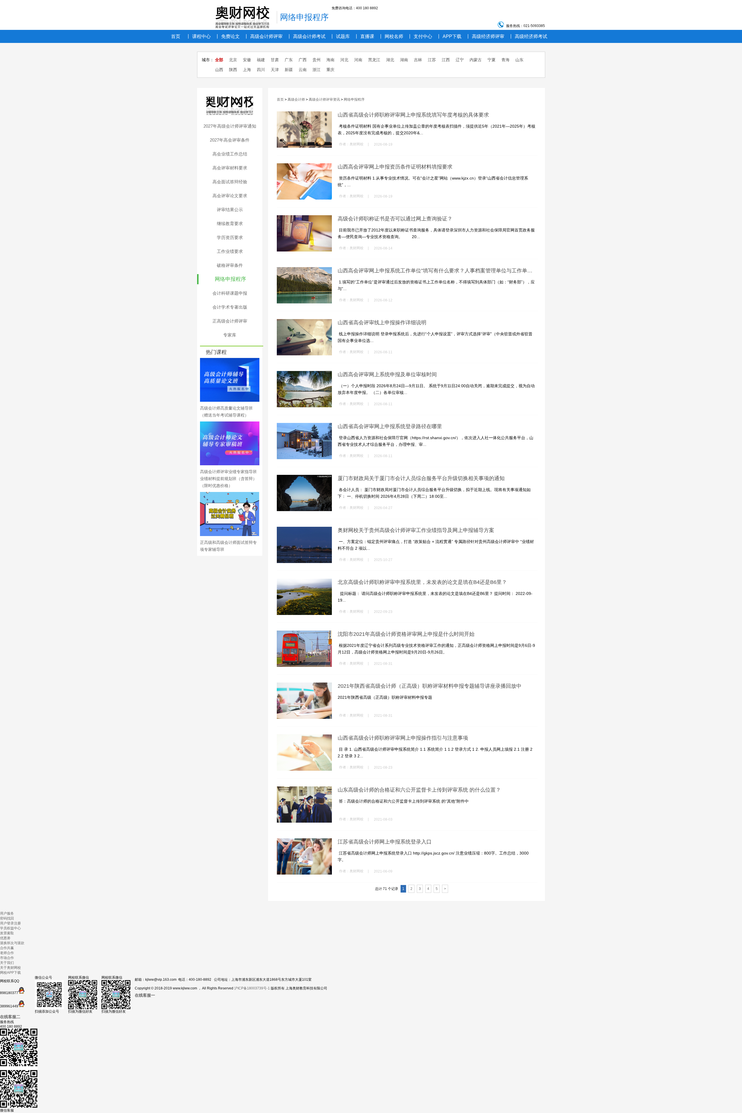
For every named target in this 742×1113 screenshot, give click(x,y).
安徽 (247, 60)
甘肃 (275, 60)
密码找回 (7, 918)
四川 (261, 70)
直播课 (364, 36)
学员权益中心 (10, 928)
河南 (358, 60)
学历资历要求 (230, 237)
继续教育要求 (230, 223)
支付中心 (420, 36)
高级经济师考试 (528, 36)
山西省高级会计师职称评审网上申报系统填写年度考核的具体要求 (413, 115)
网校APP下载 (10, 973)
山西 (219, 70)
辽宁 (460, 60)
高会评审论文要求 (229, 195)
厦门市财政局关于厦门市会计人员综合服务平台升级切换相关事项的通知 (421, 478)
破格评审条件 (230, 265)
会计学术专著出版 (229, 307)
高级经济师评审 (485, 36)
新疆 (289, 70)
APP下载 (449, 36)
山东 (519, 60)
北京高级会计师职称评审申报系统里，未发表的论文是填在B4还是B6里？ (422, 582)
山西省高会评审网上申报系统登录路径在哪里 (390, 426)
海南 (330, 60)
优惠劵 (5, 938)
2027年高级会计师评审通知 (229, 126)
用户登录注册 (10, 923)
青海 (505, 60)
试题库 (340, 36)
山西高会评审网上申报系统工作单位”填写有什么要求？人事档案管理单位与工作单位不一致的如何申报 (437, 271)
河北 (344, 60)
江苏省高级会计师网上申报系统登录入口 (385, 842)
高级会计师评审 (263, 36)
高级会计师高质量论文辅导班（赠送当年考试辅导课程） (226, 411)
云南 (303, 70)
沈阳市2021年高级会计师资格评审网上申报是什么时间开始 (406, 634)
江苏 (432, 60)
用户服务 (7, 913)
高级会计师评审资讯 (324, 99)
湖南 (404, 60)
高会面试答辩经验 (229, 181)
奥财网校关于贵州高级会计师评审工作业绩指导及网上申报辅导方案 (416, 530)
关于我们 (7, 963)
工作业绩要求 (230, 251)
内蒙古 (476, 60)
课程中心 (198, 36)
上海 (247, 70)
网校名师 (391, 36)
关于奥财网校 (10, 968)
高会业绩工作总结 (229, 153)
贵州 (316, 60)
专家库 (229, 334)
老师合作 (7, 953)
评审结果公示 (230, 209)
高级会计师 (296, 99)
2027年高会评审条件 (230, 139)
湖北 (390, 60)
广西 (303, 60)
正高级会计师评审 (229, 320)
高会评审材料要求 (229, 167)
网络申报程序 (230, 279)
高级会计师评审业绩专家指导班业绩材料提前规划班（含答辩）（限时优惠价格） (228, 478)
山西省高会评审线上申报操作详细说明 (382, 322)
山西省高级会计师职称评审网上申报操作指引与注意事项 (403, 738)
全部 (219, 60)
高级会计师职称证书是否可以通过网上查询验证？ (395, 219)
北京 (233, 60)
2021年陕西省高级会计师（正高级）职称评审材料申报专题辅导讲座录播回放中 (429, 686)
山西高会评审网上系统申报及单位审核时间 (387, 374)
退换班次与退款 (12, 943)
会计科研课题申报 (229, 293)
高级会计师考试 (306, 36)
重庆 (330, 70)
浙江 (316, 70)
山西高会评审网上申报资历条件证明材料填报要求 (395, 167)
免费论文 (227, 36)
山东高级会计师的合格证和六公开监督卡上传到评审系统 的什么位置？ (419, 790)
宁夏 (492, 60)
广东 (289, 60)
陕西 (233, 70)
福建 (261, 60)
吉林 (418, 60)
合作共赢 (7, 948)
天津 (275, 70)
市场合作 (7, 958)
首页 (175, 36)
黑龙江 (374, 60)
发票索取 (7, 933)
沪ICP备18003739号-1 (252, 988)
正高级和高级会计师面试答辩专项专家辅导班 (228, 546)
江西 (446, 60)
